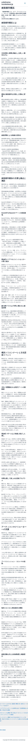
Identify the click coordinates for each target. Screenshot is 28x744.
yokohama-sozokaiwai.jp (7, 3)
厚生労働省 (3, 730)
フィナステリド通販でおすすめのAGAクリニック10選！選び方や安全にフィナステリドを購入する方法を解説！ (14, 719)
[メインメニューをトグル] (25, 3)
